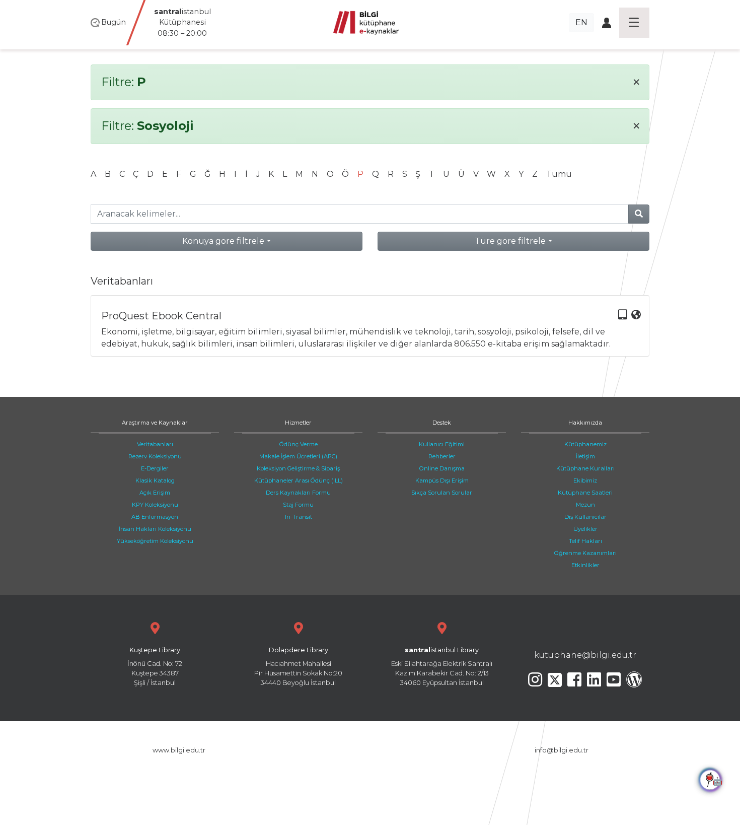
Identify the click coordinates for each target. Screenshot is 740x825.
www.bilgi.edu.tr (179, 750)
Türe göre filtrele (510, 241)
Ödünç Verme (298, 444)
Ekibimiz (585, 480)
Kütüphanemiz (585, 444)
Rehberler (442, 456)
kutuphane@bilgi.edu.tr (585, 655)
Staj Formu (298, 504)
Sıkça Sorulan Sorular (441, 492)
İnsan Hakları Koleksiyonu (155, 528)
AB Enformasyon (154, 516)
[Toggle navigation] (634, 23)
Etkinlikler (585, 565)
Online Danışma (442, 468)
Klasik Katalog (155, 480)
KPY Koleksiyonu (155, 504)
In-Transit (298, 516)
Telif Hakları (585, 540)
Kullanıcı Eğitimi (442, 444)
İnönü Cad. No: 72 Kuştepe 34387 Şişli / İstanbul (154, 666)
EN (581, 22)
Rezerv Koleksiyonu (155, 456)
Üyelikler (585, 528)
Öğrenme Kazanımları (585, 553)
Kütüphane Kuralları (585, 468)
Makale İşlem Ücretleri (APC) (298, 456)
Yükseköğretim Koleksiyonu (155, 540)
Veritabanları (155, 444)
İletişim (585, 456)
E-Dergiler (155, 468)
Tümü (559, 174)
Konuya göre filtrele (223, 241)
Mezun (585, 504)
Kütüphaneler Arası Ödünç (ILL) (298, 480)
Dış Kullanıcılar (585, 516)
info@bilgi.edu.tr (561, 750)
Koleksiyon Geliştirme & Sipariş (298, 468)
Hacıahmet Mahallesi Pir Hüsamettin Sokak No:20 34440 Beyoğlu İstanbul (298, 666)
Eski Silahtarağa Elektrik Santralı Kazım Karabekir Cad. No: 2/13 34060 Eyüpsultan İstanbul (441, 666)
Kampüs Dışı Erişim (442, 480)
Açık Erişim (154, 492)
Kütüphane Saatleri (585, 492)
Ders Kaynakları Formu (298, 492)
